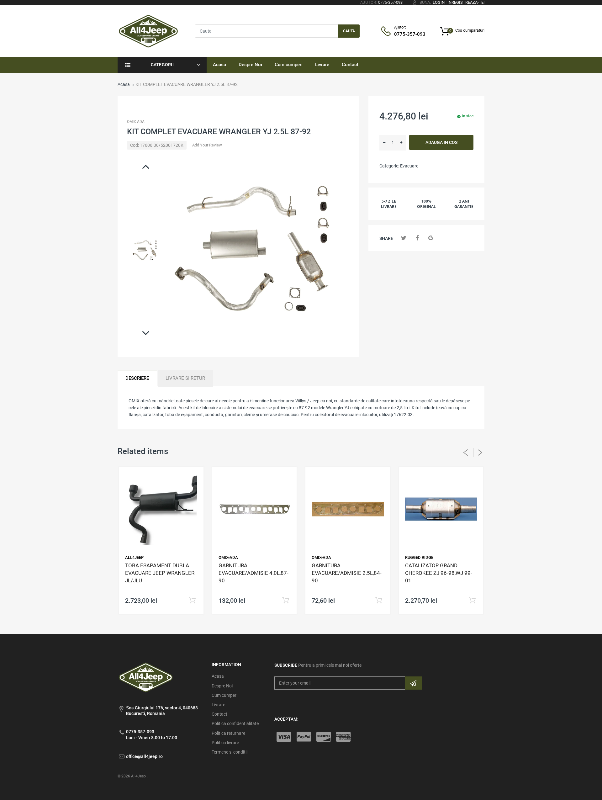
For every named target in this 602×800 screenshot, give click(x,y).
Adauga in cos (441, 142)
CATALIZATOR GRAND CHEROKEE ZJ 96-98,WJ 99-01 (438, 573)
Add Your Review (207, 145)
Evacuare (409, 165)
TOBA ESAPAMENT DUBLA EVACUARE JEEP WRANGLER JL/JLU (159, 573)
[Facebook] (417, 238)
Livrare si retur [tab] (185, 378)
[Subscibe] (413, 683)
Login (439, 2)
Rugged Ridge (419, 557)
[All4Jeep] (148, 30)
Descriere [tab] (137, 378)
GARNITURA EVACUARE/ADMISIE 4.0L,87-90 (253, 573)
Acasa (124, 84)
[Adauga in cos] (192, 600)
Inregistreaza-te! (465, 2)
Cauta (349, 31)
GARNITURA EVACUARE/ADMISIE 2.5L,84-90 (347, 573)
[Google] (431, 238)
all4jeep (134, 557)
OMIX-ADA (136, 121)
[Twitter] (404, 238)
